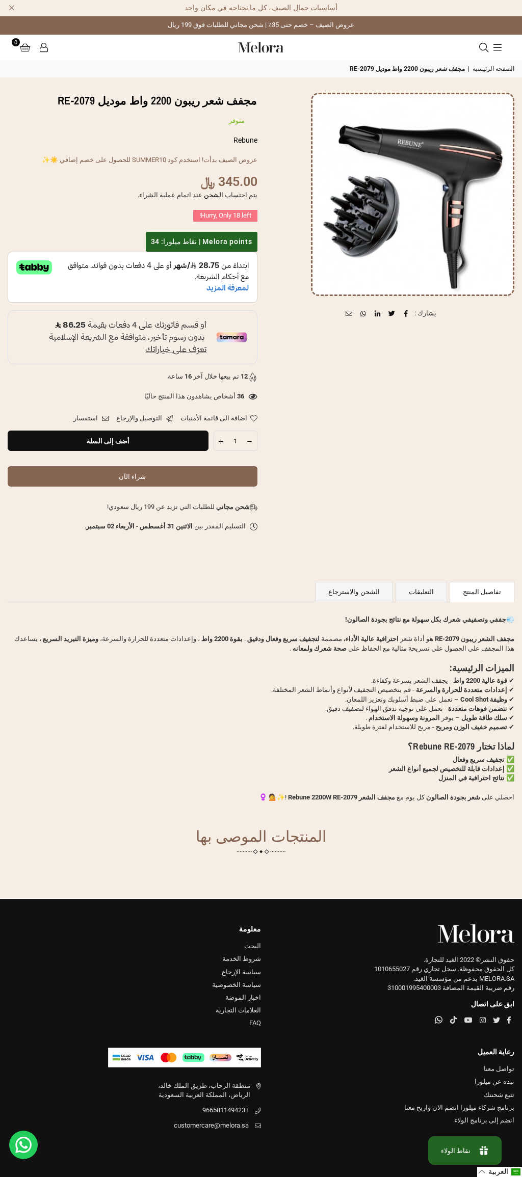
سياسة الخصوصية (236, 984)
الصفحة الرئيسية (493, 68)
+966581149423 (225, 1110)
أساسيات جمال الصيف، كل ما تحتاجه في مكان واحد (261, 8)
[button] (25, 47)
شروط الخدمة (241, 958)
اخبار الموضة (243, 997)
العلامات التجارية (238, 1010)
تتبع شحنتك (499, 1095)
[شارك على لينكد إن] (378, 313)
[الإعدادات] (44, 47)
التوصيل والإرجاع (140, 418)
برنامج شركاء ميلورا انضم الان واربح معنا (459, 1107)
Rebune (245, 140)
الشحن (213, 195)
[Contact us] (23, 1145)
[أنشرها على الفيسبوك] (406, 313)
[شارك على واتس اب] (364, 313)
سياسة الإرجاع (241, 972)
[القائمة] (497, 47)
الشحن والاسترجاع (353, 591)
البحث (252, 946)
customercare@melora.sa (211, 1125)
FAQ (255, 1023)
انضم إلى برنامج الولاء (484, 1120)
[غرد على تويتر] (392, 313)
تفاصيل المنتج (482, 591)
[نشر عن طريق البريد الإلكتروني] (349, 313)
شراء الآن (132, 476)
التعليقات (421, 591)
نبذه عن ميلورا (494, 1081)
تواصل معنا (499, 1069)
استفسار (86, 418)
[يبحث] (484, 47)
